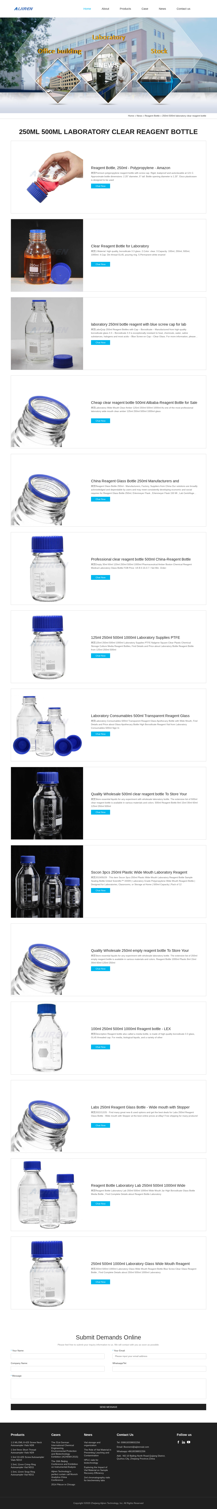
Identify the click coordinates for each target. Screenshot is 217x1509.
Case (145, 8)
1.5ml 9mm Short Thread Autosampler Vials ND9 (23, 1451)
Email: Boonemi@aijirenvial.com (133, 1447)
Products (125, 8)
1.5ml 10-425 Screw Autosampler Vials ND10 (27, 1458)
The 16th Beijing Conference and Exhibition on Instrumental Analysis (64, 1464)
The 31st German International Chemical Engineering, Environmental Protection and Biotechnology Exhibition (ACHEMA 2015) (64, 1449)
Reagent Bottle (152, 115)
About (105, 8)
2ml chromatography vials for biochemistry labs (97, 1479)
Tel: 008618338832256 (128, 1442)
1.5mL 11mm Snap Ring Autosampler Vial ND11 (23, 1473)
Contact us (183, 8)
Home (87, 8)
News (162, 8)
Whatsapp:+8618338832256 (131, 1451)
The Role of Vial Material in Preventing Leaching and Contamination (97, 1452)
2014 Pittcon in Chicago (63, 1484)
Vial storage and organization (92, 1444)
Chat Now (100, 186)
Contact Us (125, 1434)
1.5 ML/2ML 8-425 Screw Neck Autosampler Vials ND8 (26, 1444)
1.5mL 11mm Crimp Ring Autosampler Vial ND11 (23, 1466)
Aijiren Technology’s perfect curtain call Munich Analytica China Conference (64, 1475)
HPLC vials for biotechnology (91, 1461)
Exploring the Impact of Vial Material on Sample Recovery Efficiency (96, 1470)
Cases (56, 1434)
